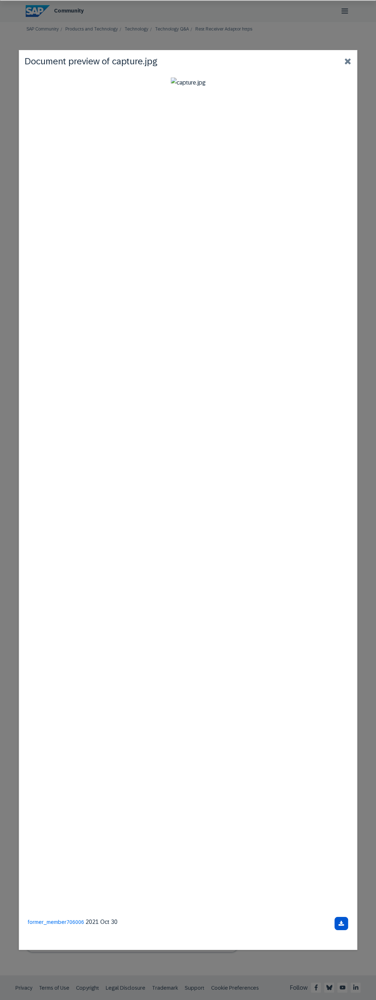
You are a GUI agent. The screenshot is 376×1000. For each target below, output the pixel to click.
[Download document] (341, 923)
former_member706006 (56, 922)
